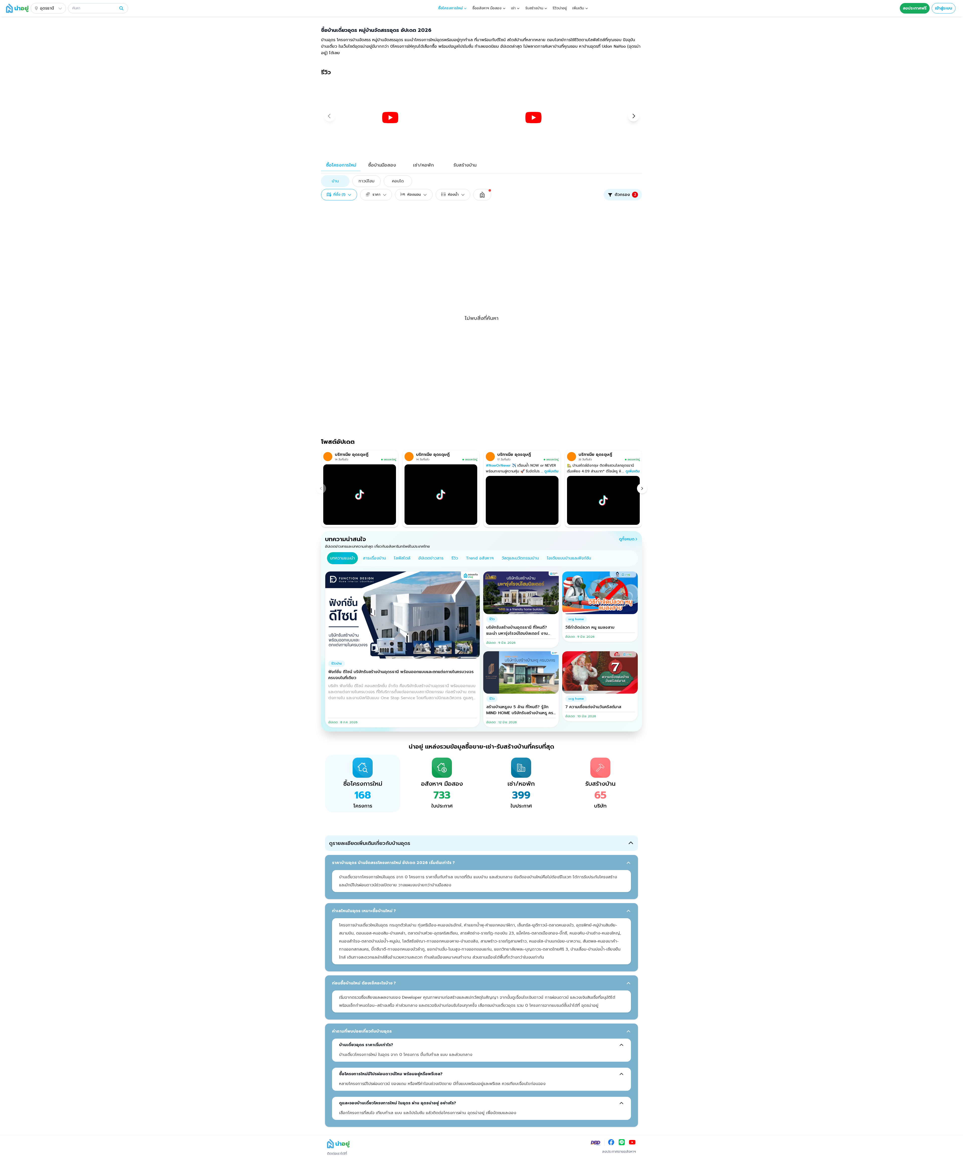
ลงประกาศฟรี (915, 8)
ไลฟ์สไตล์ (402, 558)
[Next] (642, 488)
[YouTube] (632, 1142)
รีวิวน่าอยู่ (560, 8)
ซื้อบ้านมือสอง (382, 165)
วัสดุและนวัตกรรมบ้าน (520, 558)
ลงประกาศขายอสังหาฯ (619, 1151)
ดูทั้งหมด (626, 539)
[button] (98, 8)
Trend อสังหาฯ (480, 558)
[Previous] (321, 488)
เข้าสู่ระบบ (943, 8)
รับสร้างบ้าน (464, 165)
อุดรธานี (47, 8)
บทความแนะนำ (342, 558)
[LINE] (621, 1142)
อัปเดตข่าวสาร (430, 558)
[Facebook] (611, 1142)
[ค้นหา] (121, 8)
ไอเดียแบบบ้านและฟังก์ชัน (569, 558)
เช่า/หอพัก (423, 165)
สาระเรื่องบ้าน (374, 558)
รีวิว (454, 558)
